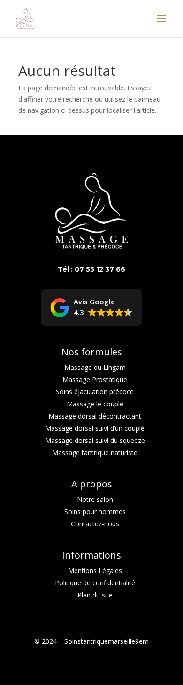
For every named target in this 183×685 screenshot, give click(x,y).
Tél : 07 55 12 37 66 (91, 269)
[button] (91, 307)
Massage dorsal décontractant (94, 416)
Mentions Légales (95, 570)
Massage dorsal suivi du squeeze (95, 440)
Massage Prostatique (94, 379)
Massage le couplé (95, 403)
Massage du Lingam (95, 367)
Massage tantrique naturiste (94, 452)
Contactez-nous (95, 523)
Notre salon (95, 499)
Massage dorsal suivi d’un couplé (95, 428)
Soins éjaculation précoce (95, 391)
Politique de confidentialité (95, 582)
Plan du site (95, 594)
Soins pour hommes (95, 511)
